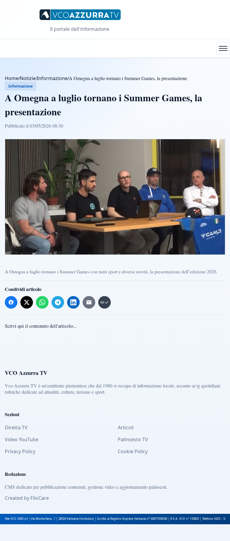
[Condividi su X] (26, 302)
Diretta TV (16, 427)
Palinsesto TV (133, 439)
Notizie (28, 78)
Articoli (126, 427)
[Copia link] (104, 302)
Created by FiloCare (27, 498)
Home (12, 78)
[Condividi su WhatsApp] (42, 302)
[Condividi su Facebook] (11, 302)
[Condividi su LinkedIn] (73, 302)
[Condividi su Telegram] (58, 302)
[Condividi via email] (89, 302)
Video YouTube (21, 439)
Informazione (52, 78)
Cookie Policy (133, 451)
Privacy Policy (20, 451)
